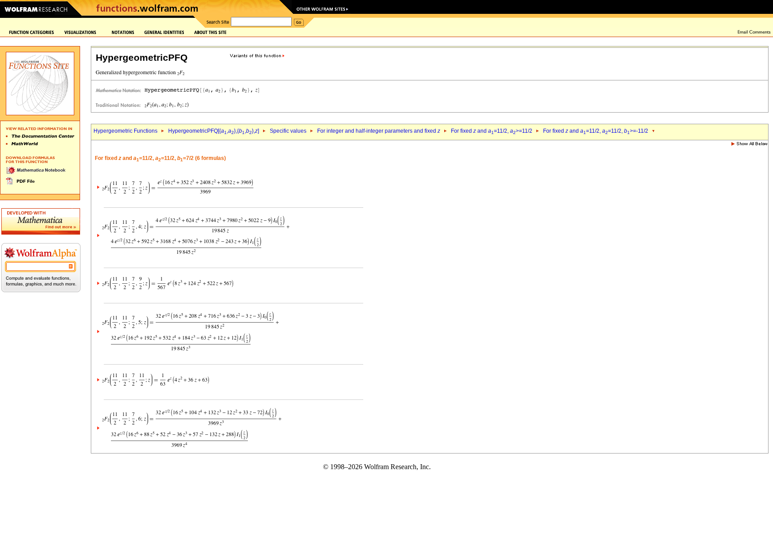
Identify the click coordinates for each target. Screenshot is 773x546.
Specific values (288, 131)
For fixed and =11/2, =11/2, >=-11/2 (595, 131)
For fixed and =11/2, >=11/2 (491, 131)
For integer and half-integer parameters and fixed (378, 131)
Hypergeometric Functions (125, 131)
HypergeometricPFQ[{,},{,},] (213, 131)
